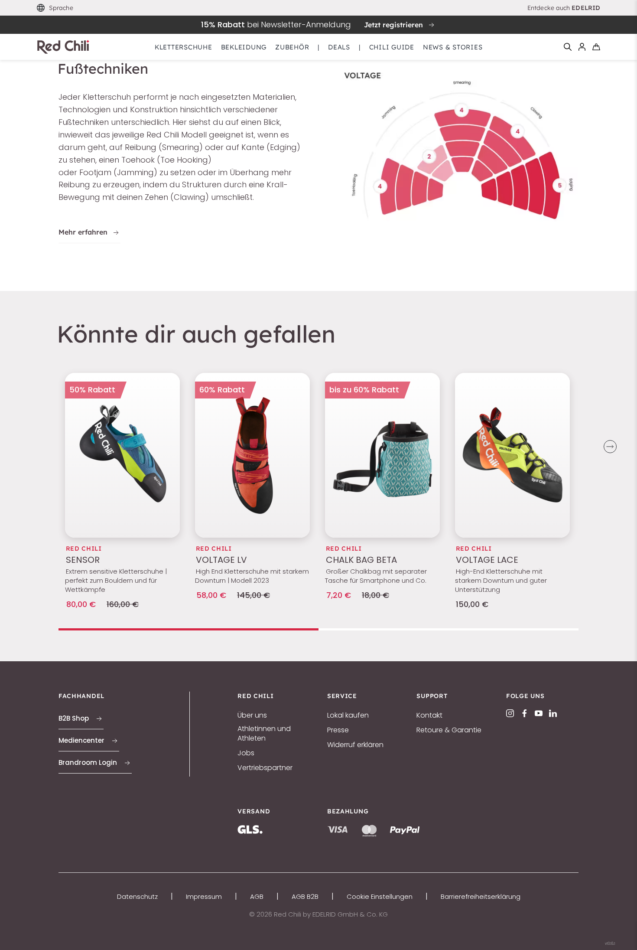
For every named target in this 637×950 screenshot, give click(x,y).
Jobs (245, 753)
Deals (339, 47)
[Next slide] (610, 446)
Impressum (204, 896)
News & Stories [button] (453, 47)
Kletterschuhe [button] (183, 47)
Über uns (252, 715)
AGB (256, 896)
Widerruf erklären (355, 745)
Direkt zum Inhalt (318, 5)
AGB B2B (305, 896)
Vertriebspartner (264, 768)
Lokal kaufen (348, 715)
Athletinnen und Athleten (264, 733)
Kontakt (429, 715)
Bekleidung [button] (244, 47)
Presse (338, 730)
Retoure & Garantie (448, 730)
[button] (55, 8)
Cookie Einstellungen (380, 896)
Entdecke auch (563, 8)
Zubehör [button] (292, 47)
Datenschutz (137, 896)
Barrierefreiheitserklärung (480, 896)
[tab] (188, 629)
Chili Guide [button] (391, 47)
